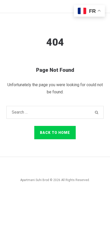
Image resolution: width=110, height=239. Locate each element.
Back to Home (55, 133)
